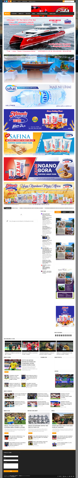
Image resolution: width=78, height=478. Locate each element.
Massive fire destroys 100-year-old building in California (47, 218)
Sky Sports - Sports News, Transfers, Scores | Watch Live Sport (46, 272)
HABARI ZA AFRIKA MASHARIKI (42, 13)
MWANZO (7, 13)
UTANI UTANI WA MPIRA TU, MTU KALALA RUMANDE (64, 443)
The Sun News (44, 226)
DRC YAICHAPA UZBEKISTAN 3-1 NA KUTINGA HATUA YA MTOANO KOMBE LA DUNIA (17, 437)
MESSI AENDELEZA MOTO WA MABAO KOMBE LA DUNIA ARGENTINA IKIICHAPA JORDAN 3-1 (17, 444)
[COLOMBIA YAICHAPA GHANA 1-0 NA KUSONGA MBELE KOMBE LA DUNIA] (23, 384)
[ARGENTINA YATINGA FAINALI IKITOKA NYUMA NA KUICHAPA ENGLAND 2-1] (32, 394)
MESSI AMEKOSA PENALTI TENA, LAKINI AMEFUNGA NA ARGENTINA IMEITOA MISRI (31, 377)
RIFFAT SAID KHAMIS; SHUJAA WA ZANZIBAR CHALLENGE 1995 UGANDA (40, 443)
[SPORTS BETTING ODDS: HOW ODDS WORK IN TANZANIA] (62, 414)
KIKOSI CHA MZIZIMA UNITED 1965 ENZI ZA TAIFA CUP (38, 426)
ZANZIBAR (56, 371)
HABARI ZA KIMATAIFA (8, 391)
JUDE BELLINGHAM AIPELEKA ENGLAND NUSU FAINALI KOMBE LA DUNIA (43, 403)
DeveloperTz (13, 476)
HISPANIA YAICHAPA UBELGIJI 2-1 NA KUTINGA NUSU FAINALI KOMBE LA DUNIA (66, 403)
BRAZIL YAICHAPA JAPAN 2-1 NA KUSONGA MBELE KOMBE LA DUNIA (14, 426)
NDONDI (33, 13)
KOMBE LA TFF (21, 13)
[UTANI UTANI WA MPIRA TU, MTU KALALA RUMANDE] (54, 443)
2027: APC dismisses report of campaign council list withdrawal (47, 228)
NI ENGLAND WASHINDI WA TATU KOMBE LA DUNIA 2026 (21, 395)
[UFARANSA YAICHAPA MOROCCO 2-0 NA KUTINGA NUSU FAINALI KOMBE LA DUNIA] (6, 376)
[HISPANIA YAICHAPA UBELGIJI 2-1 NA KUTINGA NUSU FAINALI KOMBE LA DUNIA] (55, 402)
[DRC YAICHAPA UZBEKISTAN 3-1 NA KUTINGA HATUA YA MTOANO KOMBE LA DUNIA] (6, 436)
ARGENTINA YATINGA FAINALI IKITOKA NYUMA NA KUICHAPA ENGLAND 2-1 (43, 395)
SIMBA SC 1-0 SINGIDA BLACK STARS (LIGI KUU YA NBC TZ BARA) (47, 353)
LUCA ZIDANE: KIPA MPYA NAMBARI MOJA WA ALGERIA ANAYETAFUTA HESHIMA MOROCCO (64, 437)
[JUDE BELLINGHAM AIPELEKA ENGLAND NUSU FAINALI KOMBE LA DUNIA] (32, 402)
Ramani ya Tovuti (32, 1)
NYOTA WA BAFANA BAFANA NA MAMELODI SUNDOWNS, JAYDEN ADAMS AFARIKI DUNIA (29, 362)
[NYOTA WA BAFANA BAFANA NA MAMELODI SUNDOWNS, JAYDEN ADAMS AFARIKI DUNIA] (12, 360)
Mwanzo (14, 1)
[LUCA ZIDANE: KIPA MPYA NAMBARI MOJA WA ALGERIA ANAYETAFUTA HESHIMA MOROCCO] (54, 436)
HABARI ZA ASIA (7, 410)
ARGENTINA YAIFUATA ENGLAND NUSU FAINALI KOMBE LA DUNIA (20, 403)
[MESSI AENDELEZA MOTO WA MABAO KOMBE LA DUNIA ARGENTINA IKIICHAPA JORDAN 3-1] (6, 443)
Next (72, 381)
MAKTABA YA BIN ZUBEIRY (33, 410)
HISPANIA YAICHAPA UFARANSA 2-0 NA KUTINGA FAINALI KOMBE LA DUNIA (66, 395)
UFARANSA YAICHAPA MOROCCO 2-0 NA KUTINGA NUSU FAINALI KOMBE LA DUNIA (14, 377)
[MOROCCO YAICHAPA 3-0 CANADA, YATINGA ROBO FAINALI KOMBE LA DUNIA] (6, 384)
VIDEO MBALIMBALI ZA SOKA (9, 338)
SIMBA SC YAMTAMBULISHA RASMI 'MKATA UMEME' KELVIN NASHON (61, 208)
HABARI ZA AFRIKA (7, 357)
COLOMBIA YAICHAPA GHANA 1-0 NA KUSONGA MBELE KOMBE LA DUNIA (31, 385)
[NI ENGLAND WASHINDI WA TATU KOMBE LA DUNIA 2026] (9, 394)
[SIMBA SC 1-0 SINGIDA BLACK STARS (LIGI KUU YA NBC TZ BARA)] (47, 342)
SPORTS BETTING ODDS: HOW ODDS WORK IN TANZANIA (62, 426)
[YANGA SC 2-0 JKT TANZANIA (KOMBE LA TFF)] (64, 342)
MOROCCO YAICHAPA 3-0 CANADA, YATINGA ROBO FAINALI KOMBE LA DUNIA (15, 385)
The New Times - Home (46, 260)
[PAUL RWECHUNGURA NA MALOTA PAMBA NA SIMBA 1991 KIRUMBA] (30, 436)
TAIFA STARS (28, 13)
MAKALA (53, 410)
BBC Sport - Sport (45, 235)
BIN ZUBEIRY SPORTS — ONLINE (16, 475)
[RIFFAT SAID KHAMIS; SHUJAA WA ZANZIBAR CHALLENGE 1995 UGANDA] (30, 442)
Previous (56, 381)
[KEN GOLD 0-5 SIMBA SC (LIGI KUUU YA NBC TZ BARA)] (13, 342)
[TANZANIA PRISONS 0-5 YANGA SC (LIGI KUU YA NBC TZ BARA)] (30, 342)
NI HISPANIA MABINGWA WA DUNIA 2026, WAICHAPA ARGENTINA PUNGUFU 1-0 (33, 208)
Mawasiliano (24, 1)
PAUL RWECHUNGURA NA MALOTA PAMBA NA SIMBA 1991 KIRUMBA (40, 436)
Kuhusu (19, 1)
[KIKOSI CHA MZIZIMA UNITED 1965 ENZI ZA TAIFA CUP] (38, 414)
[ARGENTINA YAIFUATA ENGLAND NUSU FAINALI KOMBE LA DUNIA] (9, 402)
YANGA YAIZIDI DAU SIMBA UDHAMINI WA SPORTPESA (46, 268)
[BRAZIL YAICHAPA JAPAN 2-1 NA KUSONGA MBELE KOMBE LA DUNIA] (15, 414)
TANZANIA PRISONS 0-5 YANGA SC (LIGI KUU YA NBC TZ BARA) (29, 353)
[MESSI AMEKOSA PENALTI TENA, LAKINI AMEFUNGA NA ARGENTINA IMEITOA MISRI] (23, 376)
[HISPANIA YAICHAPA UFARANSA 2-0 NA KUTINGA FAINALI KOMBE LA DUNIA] (55, 394)
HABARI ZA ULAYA (52, 13)
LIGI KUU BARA (14, 13)
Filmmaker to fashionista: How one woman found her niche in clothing (47, 262)
